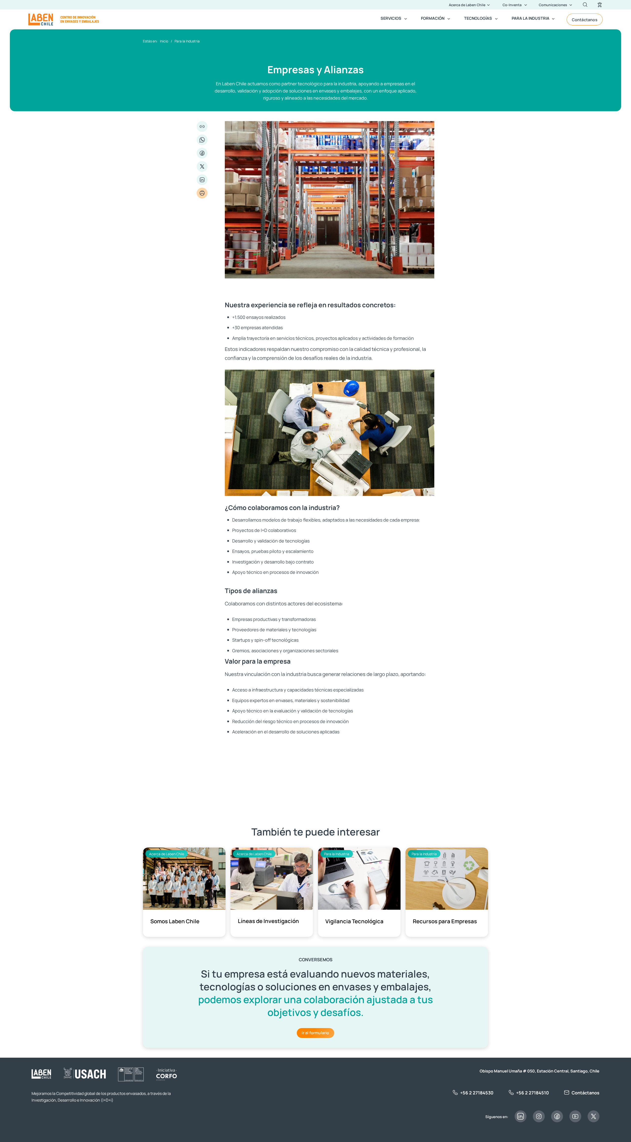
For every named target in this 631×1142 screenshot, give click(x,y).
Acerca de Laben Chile (467, 4)
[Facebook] (202, 153)
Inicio (164, 41)
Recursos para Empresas (445, 921)
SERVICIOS (391, 18)
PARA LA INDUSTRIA (530, 18)
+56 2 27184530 (476, 1092)
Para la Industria (187, 41)
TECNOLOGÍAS (478, 18)
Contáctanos (584, 19)
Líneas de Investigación (268, 921)
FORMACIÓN (432, 18)
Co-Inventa (512, 4)
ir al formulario (315, 1032)
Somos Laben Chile (174, 921)
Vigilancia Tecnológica (354, 921)
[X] (202, 166)
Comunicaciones (553, 4)
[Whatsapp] (202, 139)
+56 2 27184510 (532, 1092)
